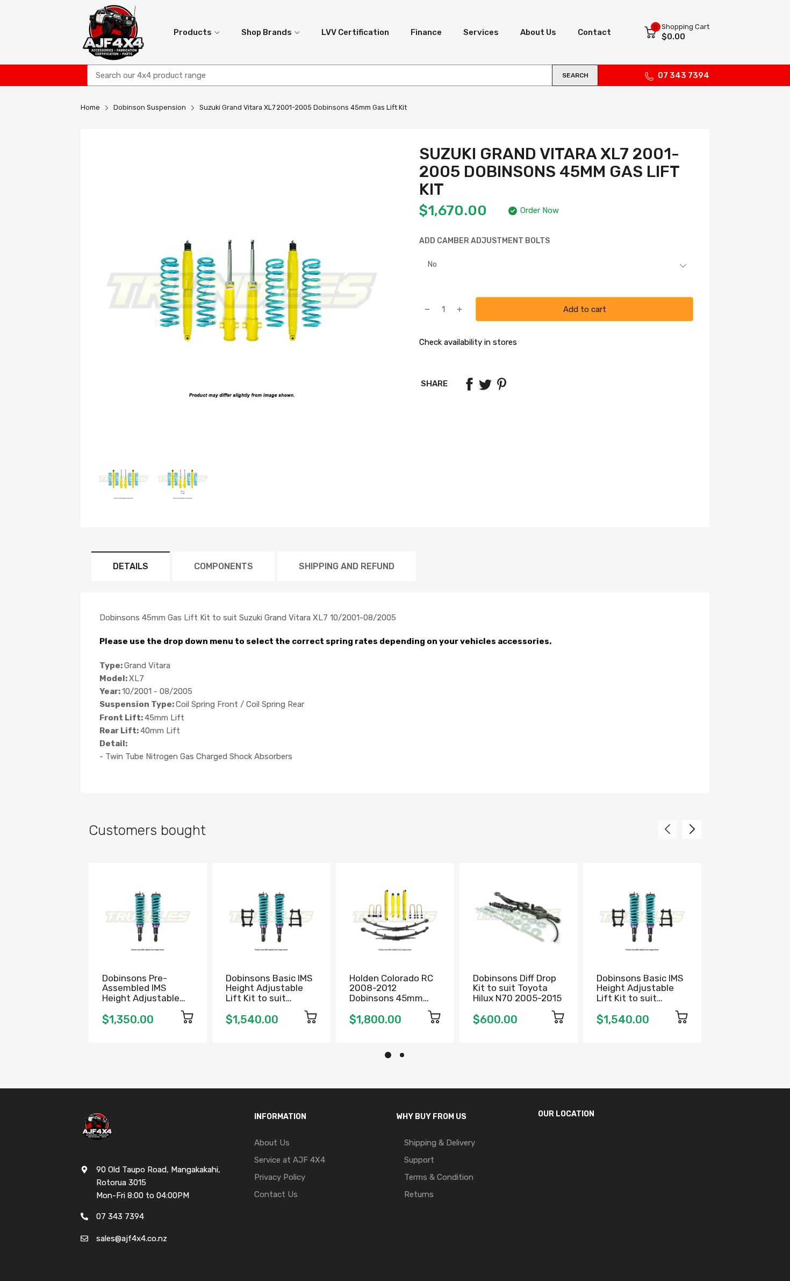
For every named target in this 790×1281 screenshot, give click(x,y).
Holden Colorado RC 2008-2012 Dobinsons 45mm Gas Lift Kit (391, 993)
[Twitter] (485, 384)
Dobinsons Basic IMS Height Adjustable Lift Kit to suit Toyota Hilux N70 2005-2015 (269, 998)
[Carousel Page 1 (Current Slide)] (388, 1055)
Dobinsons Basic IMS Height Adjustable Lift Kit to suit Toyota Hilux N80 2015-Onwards (640, 998)
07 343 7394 (683, 75)
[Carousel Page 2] (402, 1055)
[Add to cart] (187, 1018)
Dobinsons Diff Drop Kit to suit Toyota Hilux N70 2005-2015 (517, 988)
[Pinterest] (501, 384)
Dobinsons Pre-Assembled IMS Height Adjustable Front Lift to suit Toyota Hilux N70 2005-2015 (140, 1003)
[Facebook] (469, 384)
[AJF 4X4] (113, 32)
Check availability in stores (468, 342)
